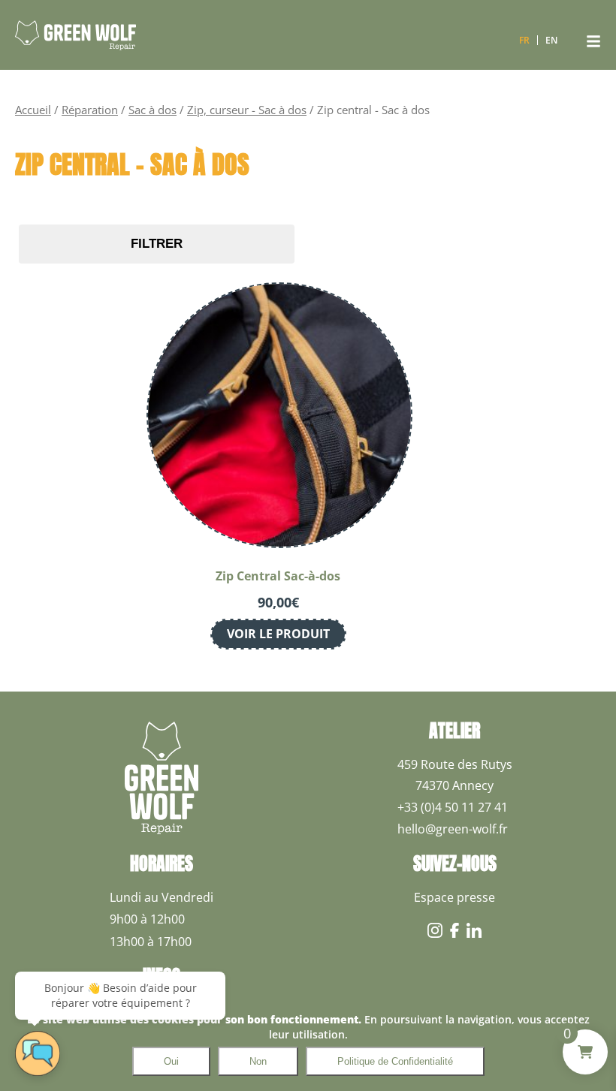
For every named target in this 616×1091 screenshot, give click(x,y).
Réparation (90, 109)
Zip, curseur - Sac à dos (246, 109)
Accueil (33, 109)
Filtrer (157, 244)
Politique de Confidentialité (395, 1061)
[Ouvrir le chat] (37, 1053)
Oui (171, 1061)
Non (258, 1061)
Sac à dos (152, 109)
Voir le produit (278, 633)
